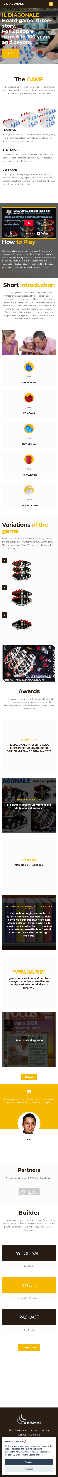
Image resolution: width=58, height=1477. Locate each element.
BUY (10, 53)
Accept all (29, 1462)
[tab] (29, 570)
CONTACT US (29, 1347)
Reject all (29, 1469)
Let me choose (36, 1455)
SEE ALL (29, 1077)
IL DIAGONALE (13, 3)
